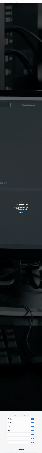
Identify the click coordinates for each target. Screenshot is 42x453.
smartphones (26, 2)
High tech (17, 2)
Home (12, 2)
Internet (19, 2)
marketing (21, 2)
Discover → (21, 212)
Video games (29, 2)
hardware (14, 2)
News (23, 2)
